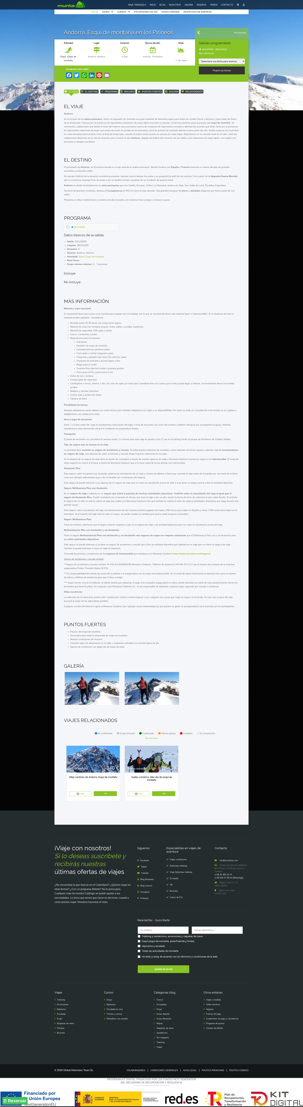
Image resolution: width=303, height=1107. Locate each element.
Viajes (159, 1047)
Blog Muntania (147, 879)
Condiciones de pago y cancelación (222, 1018)
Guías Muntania (164, 1018)
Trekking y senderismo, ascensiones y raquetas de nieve (172, 936)
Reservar (17, 1101)
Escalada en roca (115, 1009)
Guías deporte (163, 1014)
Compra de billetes (214, 1028)
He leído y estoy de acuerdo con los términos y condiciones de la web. (180, 956)
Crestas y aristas (114, 1014)
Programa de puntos (215, 1023)
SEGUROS (201, 4)
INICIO (153, 4)
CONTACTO (227, 4)
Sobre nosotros (213, 1004)
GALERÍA (173, 91)
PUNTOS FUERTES (152, 91)
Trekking (61, 1000)
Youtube (145, 873)
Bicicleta (174, 891)
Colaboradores (136, 1070)
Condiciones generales (164, 1070)
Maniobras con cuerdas (117, 1018)
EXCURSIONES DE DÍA (145, 12)
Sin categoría (163, 1037)
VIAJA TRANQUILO (137, 4)
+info (105, 793)
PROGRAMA (111, 91)
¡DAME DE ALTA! (163, 969)
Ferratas (61, 1028)
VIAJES (105, 12)
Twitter (144, 867)
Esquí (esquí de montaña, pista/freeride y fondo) (168, 941)
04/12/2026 (79, 227)
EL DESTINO (91, 91)
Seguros (210, 1009)
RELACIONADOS (194, 91)
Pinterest (144, 898)
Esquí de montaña (95, 256)
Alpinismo (61, 1009)
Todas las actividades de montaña (160, 950)
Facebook (144, 860)
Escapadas (162, 1004)
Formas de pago (213, 1014)
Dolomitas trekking (178, 866)
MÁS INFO (129, 91)
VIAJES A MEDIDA (170, 12)
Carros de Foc (176, 897)
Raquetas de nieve (65, 1023)
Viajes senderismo (178, 859)
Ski (171, 885)
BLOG (162, 4)
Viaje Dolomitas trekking (181, 872)
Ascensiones (63, 1004)
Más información (206, 53)
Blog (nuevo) (146, 885)
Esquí (63, 56)
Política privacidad (213, 1070)
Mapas (160, 1023)
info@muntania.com (229, 860)
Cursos (160, 1000)
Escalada (174, 878)
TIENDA (213, 4)
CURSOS (121, 12)
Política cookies (239, 1070)
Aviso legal (190, 1070)
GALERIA (189, 4)
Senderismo (162, 1033)
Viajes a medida (213, 1000)
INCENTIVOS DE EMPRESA (197, 12)
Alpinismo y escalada (153, 946)
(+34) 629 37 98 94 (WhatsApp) (229, 878)
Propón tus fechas (222, 70)
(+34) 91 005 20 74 (223, 874)
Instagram (145, 892)
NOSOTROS (175, 4)
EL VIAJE (73, 91)
